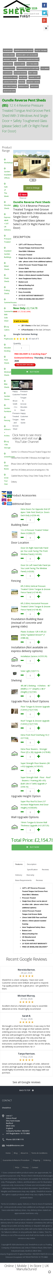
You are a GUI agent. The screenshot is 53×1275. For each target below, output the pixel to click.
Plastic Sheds (6, 280)
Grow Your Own (6, 481)
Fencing (7, 420)
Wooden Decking (7, 349)
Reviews (45, 869)
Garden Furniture (7, 410)
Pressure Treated (7, 240)
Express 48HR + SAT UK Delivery (7, 223)
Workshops (7, 162)
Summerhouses (7, 302)
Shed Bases (6, 467)
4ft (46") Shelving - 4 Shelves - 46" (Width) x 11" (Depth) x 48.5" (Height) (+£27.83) (35, 688)
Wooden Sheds (7, 206)
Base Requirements (23, 880)
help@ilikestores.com (15, 1145)
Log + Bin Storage (7, 444)
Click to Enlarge (33, 187)
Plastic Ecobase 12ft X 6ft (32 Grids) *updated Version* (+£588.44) (33, 634)
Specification (32, 869)
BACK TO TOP (25, 1090)
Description (31, 864)
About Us (24, 1153)
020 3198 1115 (28, 8)
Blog (15, 1153)
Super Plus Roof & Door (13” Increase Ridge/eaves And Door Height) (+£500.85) (35, 804)
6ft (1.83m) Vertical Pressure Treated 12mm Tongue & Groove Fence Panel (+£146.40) (35, 589)
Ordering (47, 1160)
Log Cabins (6, 328)
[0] (46, 33)
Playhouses (7, 339)
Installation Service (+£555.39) (34, 656)
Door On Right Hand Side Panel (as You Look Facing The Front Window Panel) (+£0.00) (34, 551)
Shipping (36, 1160)
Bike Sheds (6, 385)
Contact (35, 1167)
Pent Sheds (6, 361)
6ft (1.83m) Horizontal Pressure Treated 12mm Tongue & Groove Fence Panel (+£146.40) (35, 606)
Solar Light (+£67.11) (30, 671)
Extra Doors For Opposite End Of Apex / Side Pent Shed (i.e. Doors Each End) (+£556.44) (35, 512)
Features (19, 864)
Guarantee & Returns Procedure (16, 1160)
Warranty (30, 875)
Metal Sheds (6, 267)
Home (8, 1153)
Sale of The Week (6, 191)
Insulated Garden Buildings (7, 254)
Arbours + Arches (7, 432)
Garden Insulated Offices (7, 174)
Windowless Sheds (7, 373)
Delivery (18, 875)
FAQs (17, 1167)
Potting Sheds (7, 292)
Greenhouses (7, 457)
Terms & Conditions (39, 1153)
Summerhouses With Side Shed (7, 316)
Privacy (26, 1167)
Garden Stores (7, 397)
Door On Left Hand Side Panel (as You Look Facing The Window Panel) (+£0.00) (35, 568)
